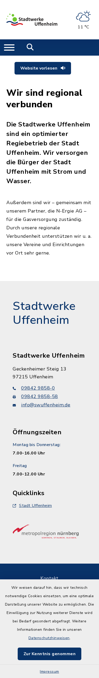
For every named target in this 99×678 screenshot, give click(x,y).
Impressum (49, 671)
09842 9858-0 (38, 388)
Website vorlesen (39, 68)
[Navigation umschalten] (9, 47)
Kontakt (49, 578)
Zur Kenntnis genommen (49, 654)
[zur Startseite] (31, 20)
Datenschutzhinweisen (49, 637)
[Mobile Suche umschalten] (30, 47)
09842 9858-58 (39, 396)
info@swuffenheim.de (45, 405)
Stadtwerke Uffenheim (44, 313)
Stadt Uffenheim (35, 505)
